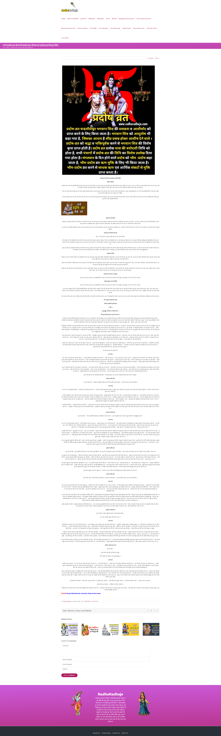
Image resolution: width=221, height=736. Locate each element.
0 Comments (94, 601)
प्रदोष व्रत (87, 601)
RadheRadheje (67, 601)
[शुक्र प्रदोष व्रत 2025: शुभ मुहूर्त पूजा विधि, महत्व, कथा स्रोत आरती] (69, 629)
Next (156, 58)
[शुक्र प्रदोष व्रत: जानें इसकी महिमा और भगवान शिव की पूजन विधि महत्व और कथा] (130, 629)
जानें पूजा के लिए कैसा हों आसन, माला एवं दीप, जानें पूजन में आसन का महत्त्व (83, 593)
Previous (151, 58)
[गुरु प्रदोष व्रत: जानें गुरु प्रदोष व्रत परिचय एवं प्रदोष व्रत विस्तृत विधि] (90, 629)
